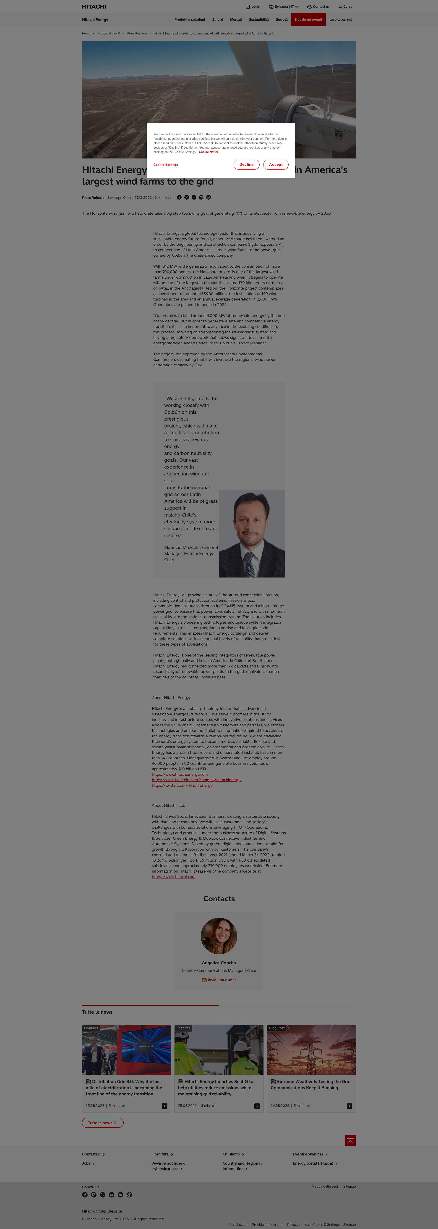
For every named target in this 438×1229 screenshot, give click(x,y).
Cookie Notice (209, 152)
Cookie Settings (166, 164)
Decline (247, 164)
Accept (276, 164)
